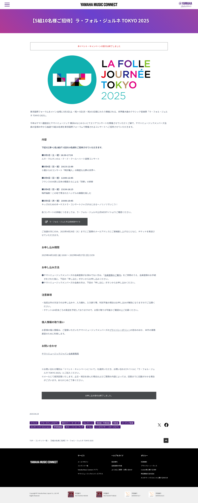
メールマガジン (83, 462)
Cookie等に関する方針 (148, 470)
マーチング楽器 (127, 423)
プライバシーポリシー (120, 329)
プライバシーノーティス (149, 466)
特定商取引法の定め (147, 474)
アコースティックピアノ (49, 423)
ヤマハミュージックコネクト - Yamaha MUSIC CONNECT (99, 4)
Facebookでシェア (166, 425)
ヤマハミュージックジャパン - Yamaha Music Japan (185, 4)
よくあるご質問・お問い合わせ (121, 470)
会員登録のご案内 (112, 275)
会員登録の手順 (116, 466)
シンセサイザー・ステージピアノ (107, 427)
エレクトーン (88, 423)
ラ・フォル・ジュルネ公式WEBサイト (65, 221)
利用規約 (144, 462)
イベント (34, 423)
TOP (31, 440)
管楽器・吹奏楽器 (103, 423)
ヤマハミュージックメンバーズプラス (90, 474)
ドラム (89, 427)
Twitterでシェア (159, 425)
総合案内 (114, 462)
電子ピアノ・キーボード (71, 423)
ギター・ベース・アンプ (74, 427)
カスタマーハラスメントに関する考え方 (154, 478)
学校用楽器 (58, 427)
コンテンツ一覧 (41, 440)
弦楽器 (115, 423)
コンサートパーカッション (40, 427)
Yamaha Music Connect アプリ (88, 470)
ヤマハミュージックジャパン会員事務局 (60, 353)
